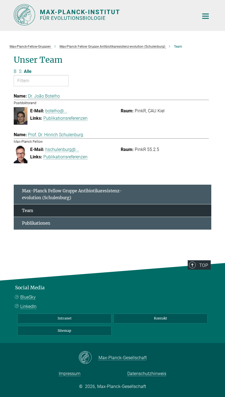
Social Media (30, 287)
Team (27, 210)
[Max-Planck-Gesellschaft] (88, 357)
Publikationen (36, 223)
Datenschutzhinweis (146, 373)
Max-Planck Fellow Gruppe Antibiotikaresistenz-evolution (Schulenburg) (72, 194)
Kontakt (160, 318)
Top (203, 265)
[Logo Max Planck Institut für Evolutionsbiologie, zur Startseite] (103, 14)
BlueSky (28, 297)
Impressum (69, 373)
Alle (28, 71)
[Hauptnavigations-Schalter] (205, 16)
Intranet (65, 318)
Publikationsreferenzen (65, 118)
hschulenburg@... (62, 149)
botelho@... (56, 110)
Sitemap (64, 331)
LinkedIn (28, 306)
